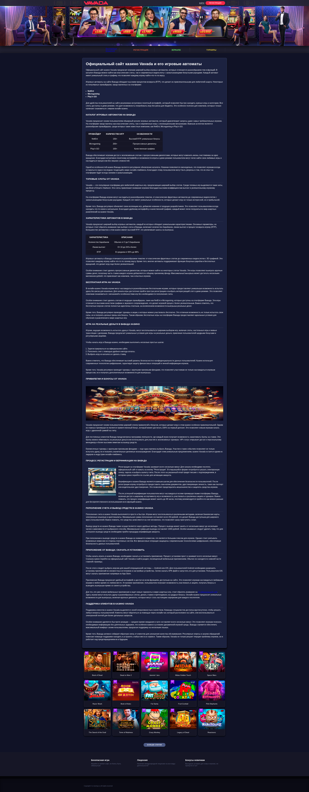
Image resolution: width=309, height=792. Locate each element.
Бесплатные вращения (111, 50)
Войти (201, 3)
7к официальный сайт (207, 592)
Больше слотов (154, 745)
